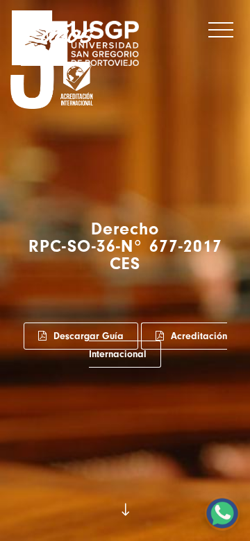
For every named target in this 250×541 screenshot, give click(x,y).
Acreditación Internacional (158, 345)
